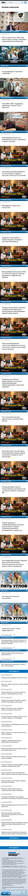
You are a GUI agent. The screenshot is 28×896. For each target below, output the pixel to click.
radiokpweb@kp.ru (6, 866)
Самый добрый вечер (7, 661)
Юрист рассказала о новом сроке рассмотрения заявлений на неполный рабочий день (12, 814)
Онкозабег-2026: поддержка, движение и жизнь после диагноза (12, 105)
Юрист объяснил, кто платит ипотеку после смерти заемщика (13, 733)
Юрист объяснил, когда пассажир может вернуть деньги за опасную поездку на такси (14, 773)
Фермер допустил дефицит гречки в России (14, 677)
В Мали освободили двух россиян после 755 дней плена (14, 805)
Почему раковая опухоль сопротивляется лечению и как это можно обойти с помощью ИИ (13, 490)
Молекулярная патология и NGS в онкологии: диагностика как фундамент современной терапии (14, 274)
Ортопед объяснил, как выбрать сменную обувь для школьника (13, 781)
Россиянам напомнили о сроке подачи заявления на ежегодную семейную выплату (14, 797)
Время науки (5, 65)
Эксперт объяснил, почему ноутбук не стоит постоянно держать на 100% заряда (14, 717)
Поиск (23, 2)
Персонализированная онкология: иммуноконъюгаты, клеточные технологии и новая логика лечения (13, 346)
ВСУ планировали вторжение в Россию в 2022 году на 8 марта (13, 665)
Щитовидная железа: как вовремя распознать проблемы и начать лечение (14, 139)
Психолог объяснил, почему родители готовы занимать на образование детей (14, 765)
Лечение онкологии (10, 7)
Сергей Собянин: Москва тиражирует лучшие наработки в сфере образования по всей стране (14, 824)
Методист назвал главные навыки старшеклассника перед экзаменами (12, 789)
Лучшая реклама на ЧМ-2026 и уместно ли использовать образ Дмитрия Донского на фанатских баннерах (13, 641)
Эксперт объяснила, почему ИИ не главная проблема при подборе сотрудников (13, 701)
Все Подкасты (14, 671)
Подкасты (21, 894)
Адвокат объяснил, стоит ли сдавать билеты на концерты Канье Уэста (14, 749)
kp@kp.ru (20, 877)
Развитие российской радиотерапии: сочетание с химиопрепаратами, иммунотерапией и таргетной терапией (13, 383)
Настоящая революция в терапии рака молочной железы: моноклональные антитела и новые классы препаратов (14, 563)
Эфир (26, 894)
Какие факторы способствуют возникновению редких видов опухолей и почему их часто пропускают (13, 454)
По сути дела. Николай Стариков (10, 650)
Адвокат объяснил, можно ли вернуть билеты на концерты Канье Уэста (12, 709)
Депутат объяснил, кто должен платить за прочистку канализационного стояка (13, 693)
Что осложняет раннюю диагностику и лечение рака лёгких (12, 419)
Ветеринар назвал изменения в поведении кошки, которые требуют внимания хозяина (14, 833)
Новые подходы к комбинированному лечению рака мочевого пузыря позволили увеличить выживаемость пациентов (13, 526)
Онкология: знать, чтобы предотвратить (11, 629)
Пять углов (4, 590)
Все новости (14, 838)
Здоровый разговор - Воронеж (10, 31)
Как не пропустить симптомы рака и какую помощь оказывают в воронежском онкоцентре (14, 39)
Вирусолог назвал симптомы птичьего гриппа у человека (14, 685)
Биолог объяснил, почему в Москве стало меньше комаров (13, 757)
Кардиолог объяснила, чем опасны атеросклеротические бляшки (11, 741)
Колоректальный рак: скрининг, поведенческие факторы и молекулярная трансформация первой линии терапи (14, 310)
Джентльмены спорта (7, 637)
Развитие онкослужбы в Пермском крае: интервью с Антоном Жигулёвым (12, 239)
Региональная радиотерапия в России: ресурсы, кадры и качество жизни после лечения (14, 173)
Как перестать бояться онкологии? (10, 597)
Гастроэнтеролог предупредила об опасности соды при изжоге (14, 725)
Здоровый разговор (7, 97)
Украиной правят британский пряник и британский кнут (12, 653)
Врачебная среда (6, 165)
